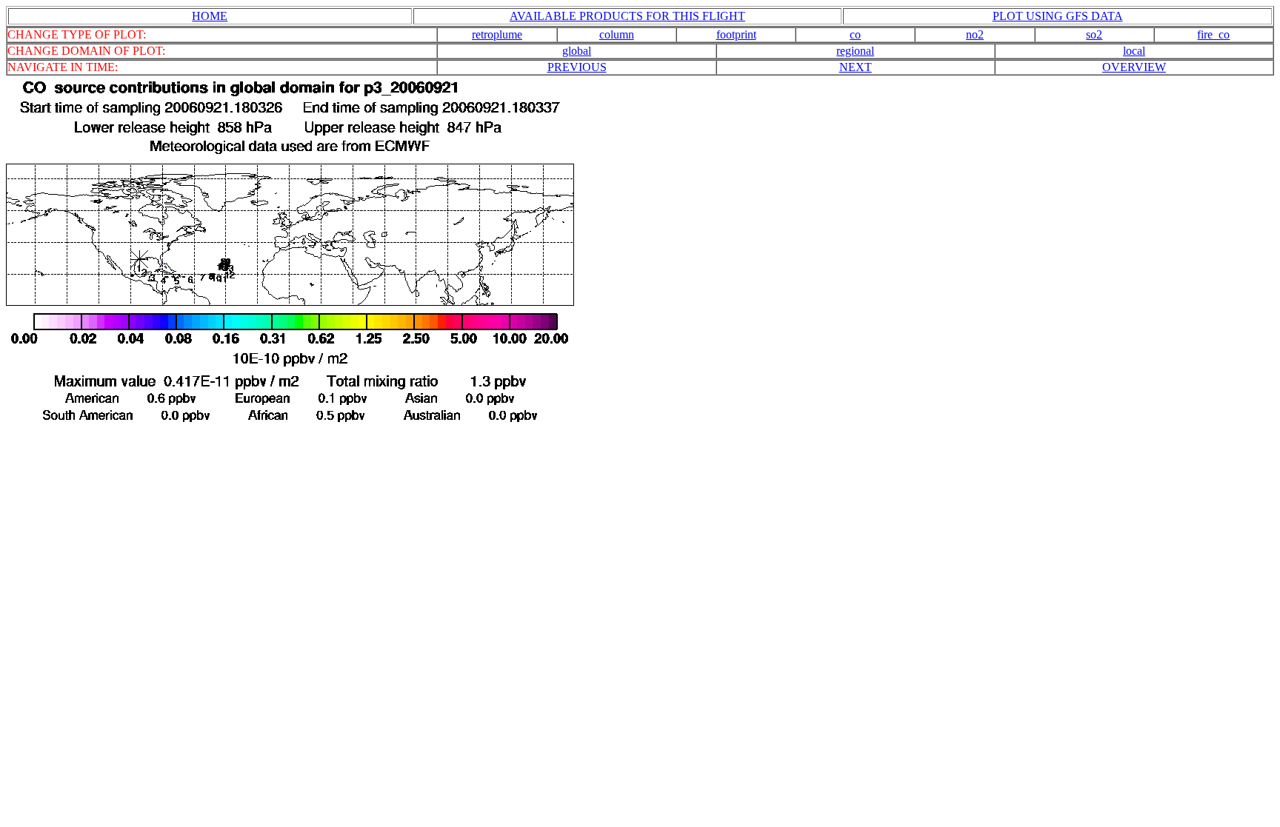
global (576, 50)
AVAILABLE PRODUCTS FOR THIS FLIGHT (627, 16)
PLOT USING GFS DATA (1058, 16)
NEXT (855, 67)
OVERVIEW (1134, 67)
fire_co (1213, 34)
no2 (975, 34)
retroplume (497, 34)
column (616, 34)
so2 (1094, 34)
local (1134, 50)
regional (855, 50)
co (855, 34)
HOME (209, 16)
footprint (736, 34)
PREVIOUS (577, 67)
